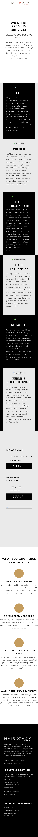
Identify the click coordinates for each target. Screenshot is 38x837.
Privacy (17, 760)
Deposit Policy (25, 760)
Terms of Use (8, 760)
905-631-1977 (8, 816)
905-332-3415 (8, 788)
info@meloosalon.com (12, 791)
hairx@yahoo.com (10, 813)
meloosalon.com (10, 794)
